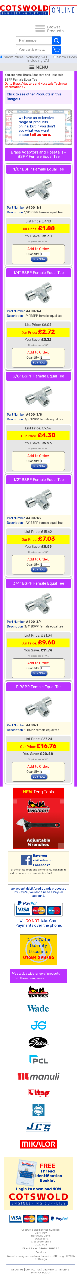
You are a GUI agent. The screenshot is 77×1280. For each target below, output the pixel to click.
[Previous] (15, 801)
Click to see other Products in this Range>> (34, 96)
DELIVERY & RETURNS (56, 1269)
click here (58, 869)
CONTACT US (33, 1269)
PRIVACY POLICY (41, 1272)
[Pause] (61, 846)
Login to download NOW (38, 1189)
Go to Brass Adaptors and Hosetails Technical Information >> (36, 85)
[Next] (62, 801)
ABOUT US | (18, 1269)
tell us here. (40, 135)
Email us (41, 1252)
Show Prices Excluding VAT (25, 57)
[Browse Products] (40, 29)
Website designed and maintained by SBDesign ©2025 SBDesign (41, 1257)
